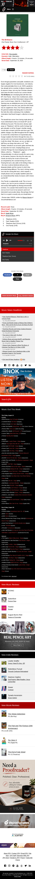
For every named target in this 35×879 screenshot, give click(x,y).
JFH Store (6, 858)
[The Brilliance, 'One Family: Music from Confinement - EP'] (17, 25)
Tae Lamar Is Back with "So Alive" (12, 335)
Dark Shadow (6, 253)
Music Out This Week (11, 409)
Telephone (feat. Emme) (9, 256)
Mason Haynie (27, 197)
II (8, 593)
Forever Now (12, 601)
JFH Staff (13, 855)
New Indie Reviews (10, 654)
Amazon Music (10, 215)
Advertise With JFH (23, 855)
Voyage (10, 609)
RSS (23, 359)
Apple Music (10, 213)
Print (17, 279)
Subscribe (29, 858)
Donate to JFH (14, 858)
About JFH (7, 853)
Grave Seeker (12, 698)
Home (18, 860)
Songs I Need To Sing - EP (16, 663)
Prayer (23, 858)
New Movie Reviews (10, 705)
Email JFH (24, 853)
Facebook (7, 275)
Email (27, 275)
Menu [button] (8, 9)
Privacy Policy (17, 876)
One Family (5, 259)
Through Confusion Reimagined (18, 671)
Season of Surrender (14, 617)
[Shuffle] (31, 240)
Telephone (5, 249)
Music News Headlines (12, 310)
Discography (13, 54)
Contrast (10, 690)
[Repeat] (27, 240)
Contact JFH (16, 853)
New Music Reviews (10, 584)
